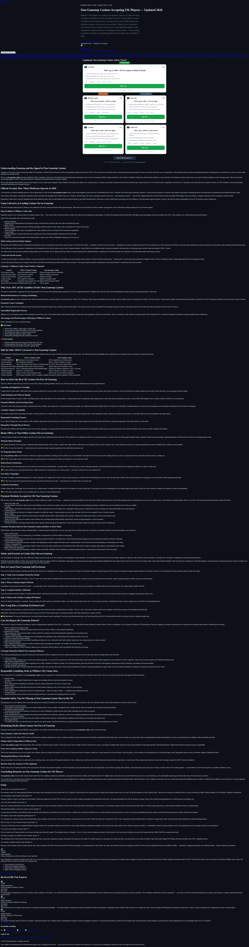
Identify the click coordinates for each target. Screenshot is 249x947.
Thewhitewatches (6, 1)
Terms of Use (14, 938)
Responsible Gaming (46, 938)
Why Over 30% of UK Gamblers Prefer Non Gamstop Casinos (131, 54)
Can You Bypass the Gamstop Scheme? (154, 56)
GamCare (21, 930)
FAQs (85, 58)
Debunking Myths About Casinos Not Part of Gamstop (23, 58)
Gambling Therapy (32, 930)
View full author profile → (9, 873)
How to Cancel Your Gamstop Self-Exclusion (96, 56)
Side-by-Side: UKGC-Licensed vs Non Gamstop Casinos (169, 54)
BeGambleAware (10, 930)
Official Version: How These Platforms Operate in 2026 (60, 54)
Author (3, 3)
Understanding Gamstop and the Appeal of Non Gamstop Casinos (21, 54)
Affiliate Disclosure (25, 938)
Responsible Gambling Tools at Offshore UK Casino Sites (186, 56)
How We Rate (35, 938)
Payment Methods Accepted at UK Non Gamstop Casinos (29, 56)
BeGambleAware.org (141, 162)
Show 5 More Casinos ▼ (124, 158)
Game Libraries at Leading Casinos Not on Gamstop (94, 54)
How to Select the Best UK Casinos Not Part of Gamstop (206, 54)
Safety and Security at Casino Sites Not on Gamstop (64, 56)
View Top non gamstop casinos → (91, 42)
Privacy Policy (5, 938)
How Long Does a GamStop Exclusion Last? (126, 56)
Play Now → (124, 86)
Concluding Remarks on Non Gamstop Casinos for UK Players (61, 58)
